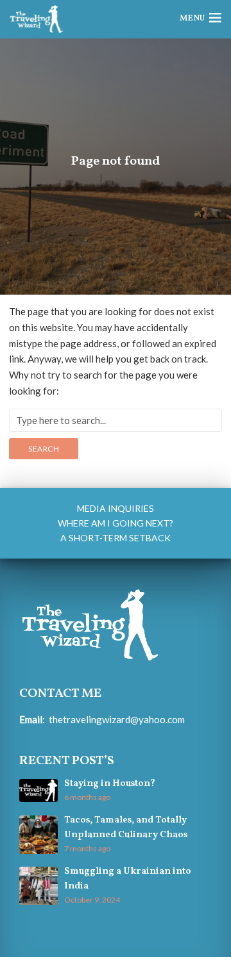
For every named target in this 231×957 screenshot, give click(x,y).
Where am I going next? (115, 523)
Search (43, 449)
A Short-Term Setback (115, 537)
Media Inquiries (115, 508)
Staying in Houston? (109, 783)
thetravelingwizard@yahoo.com (117, 719)
